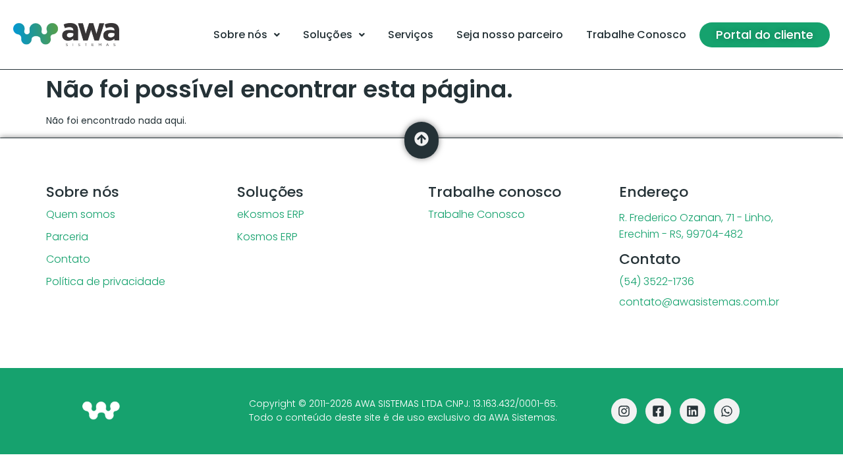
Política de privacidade (105, 281)
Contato (68, 259)
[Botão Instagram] (624, 411)
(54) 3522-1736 (656, 281)
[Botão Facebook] (658, 411)
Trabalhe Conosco (636, 34)
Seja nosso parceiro (509, 34)
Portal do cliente (764, 34)
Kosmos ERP (267, 237)
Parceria (67, 237)
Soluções (327, 34)
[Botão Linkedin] (692, 411)
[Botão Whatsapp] (727, 411)
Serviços (410, 34)
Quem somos (80, 214)
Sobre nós (240, 34)
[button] (247, 35)
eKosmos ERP (270, 214)
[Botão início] (101, 411)
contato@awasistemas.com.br (699, 301)
